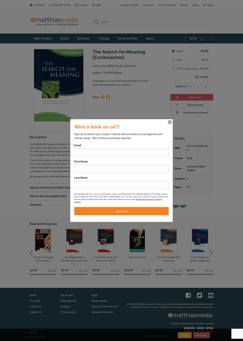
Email (77, 145)
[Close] (170, 122)
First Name (81, 161)
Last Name (81, 177)
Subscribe (121, 211)
